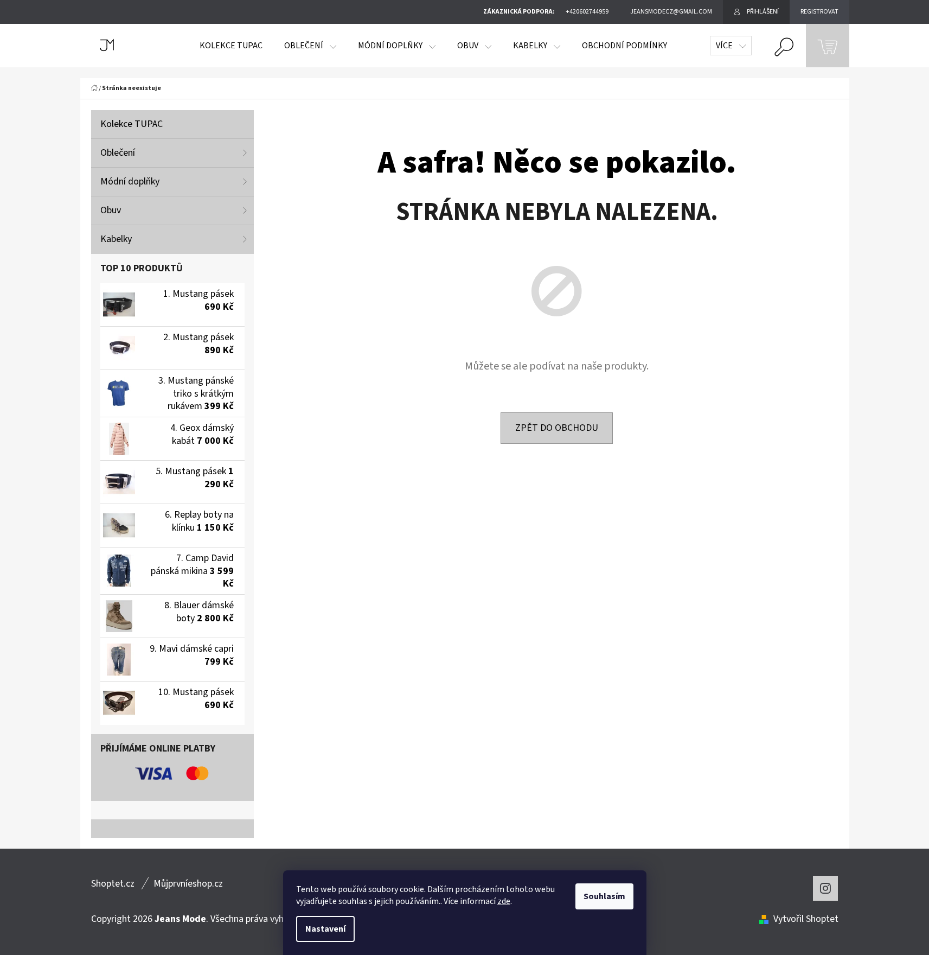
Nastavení (325, 929)
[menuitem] (231, 45)
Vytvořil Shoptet (805, 919)
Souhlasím (604, 896)
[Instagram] (825, 888)
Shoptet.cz (112, 883)
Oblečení (117, 153)
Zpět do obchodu (556, 428)
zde (503, 901)
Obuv (110, 210)
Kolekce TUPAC (131, 124)
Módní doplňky (129, 181)
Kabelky (116, 239)
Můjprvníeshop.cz (188, 883)
